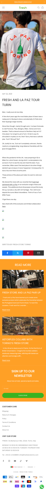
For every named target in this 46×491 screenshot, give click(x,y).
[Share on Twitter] (18, 253)
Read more (6, 310)
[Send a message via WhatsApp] (42, 487)
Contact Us (6, 426)
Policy (4, 418)
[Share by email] (38, 253)
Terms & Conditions (9, 422)
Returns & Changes (9, 415)
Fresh (10, 149)
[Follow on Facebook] (3, 461)
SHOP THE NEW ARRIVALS (23, 3)
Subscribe (23, 395)
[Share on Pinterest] (28, 253)
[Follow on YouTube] (15, 461)
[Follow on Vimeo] (26, 461)
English (30, 467)
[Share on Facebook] (7, 253)
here (3, 206)
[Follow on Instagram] (9, 461)
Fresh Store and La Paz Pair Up (21, 292)
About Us (5, 430)
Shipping (5, 411)
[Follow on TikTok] (21, 461)
